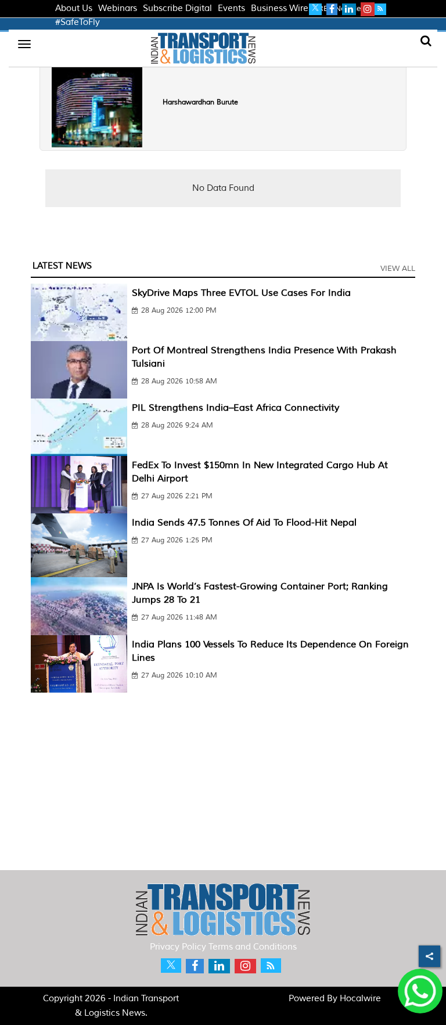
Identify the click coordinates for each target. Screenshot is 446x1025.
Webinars (117, 8)
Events (231, 8)
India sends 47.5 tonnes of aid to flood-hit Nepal (244, 522)
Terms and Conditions (252, 946)
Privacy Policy (178, 946)
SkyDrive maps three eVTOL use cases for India (241, 293)
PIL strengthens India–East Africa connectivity (235, 408)
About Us (73, 8)
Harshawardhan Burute (200, 102)
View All (397, 268)
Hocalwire (360, 998)
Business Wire (279, 8)
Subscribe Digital (177, 8)
